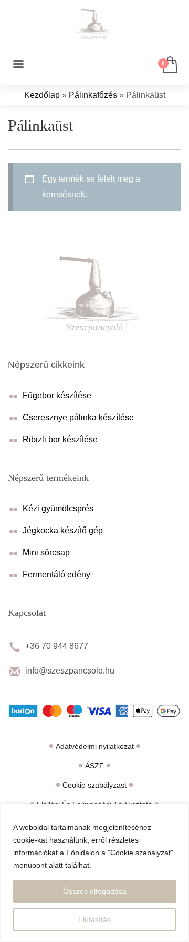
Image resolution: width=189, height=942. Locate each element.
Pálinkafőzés (93, 95)
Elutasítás (94, 919)
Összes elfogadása (95, 891)
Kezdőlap (42, 95)
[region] (94, 873)
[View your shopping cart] (169, 65)
